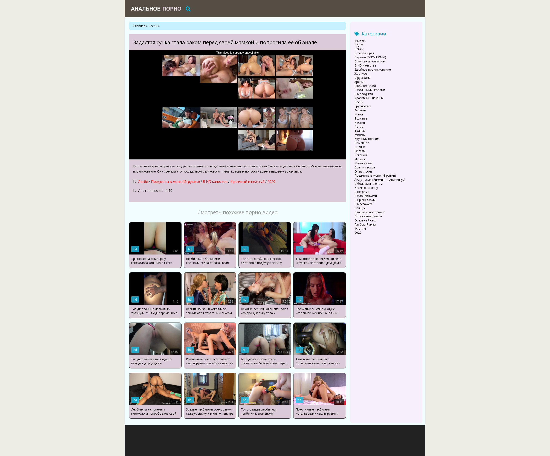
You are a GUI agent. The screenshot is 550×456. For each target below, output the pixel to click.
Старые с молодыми (369, 212)
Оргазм (359, 151)
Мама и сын (363, 163)
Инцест (359, 159)
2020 (271, 181)
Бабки (358, 49)
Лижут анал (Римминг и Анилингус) (379, 179)
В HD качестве (215, 181)
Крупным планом (366, 139)
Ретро (359, 126)
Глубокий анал (365, 224)
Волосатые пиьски (368, 216)
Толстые (360, 118)
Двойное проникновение (372, 69)
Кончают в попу (366, 188)
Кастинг (360, 122)
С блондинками (365, 196)
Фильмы (360, 110)
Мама (358, 114)
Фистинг (360, 228)
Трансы (359, 131)
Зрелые (359, 82)
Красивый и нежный (247, 181)
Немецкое (361, 143)
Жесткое (360, 73)
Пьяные (360, 147)
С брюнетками (365, 200)
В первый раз (364, 53)
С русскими (362, 78)
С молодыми (363, 94)
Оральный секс (365, 220)
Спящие (360, 208)
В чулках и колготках (369, 61)
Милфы (359, 135)
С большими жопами (369, 90)
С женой (360, 155)
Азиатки (360, 41)
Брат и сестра (364, 167)
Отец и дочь (363, 171)
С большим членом (368, 184)
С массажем (363, 204)
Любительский (365, 86)
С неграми (361, 192)
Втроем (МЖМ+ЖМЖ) (370, 57)
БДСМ (358, 45)
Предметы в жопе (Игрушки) (175, 181)
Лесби (143, 181)
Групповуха (362, 106)
